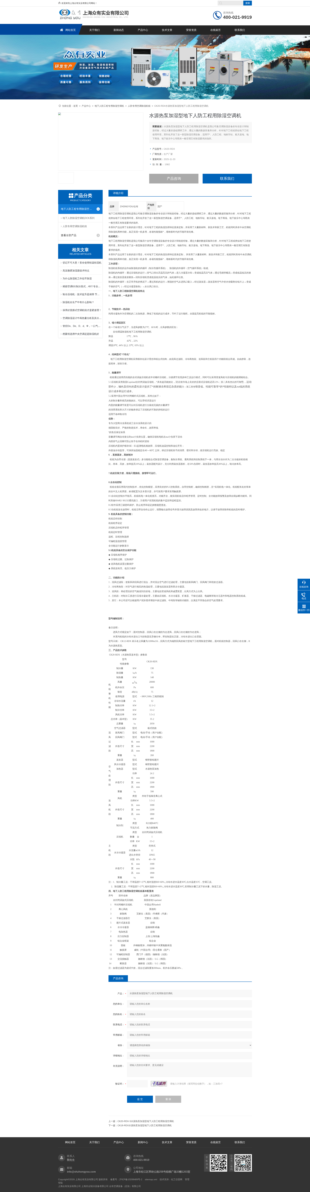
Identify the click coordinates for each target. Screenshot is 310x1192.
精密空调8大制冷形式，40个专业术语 (82, 286)
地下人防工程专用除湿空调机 (109, 106)
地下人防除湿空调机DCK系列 (78, 218)
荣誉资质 (191, 30)
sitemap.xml (151, 1179)
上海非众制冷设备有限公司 (94, 1186)
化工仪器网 (176, 1179)
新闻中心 (143, 1142)
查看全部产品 (68, 235)
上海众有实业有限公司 (69, 1186)
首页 (75, 106)
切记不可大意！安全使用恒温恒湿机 (82, 262)
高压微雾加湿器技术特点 (76, 270)
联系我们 (240, 30)
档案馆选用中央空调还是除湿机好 (81, 334)
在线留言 (215, 30)
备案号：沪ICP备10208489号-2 (126, 1179)
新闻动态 (119, 30)
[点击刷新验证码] (159, 1083)
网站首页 (70, 30)
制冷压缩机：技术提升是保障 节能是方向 (82, 294)
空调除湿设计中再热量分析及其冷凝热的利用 (82, 318)
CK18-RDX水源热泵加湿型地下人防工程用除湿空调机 (145, 1125)
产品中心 (143, 30)
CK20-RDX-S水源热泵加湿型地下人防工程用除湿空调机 (146, 1121)
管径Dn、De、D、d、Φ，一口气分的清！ (82, 326)
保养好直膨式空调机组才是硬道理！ (82, 310)
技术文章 (167, 30)
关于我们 (94, 30)
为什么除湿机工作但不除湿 (77, 278)
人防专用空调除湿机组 (139, 106)
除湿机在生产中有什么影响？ (78, 302)
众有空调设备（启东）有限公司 (125, 1186)
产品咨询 (174, 179)
